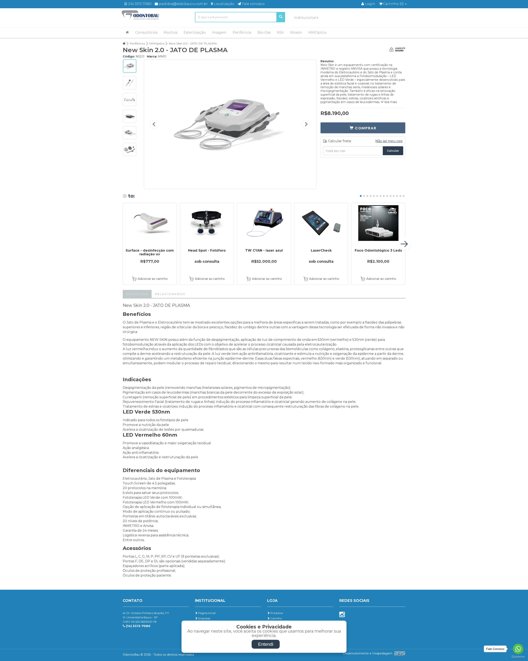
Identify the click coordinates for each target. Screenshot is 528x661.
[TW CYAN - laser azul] (264, 223)
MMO (162, 56)
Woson (296, 32)
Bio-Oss (264, 32)
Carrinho (276, 618)
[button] (363, 127)
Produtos (276, 613)
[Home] (124, 43)
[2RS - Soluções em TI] (399, 653)
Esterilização (195, 32)
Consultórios (146, 32)
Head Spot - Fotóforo (207, 250)
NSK (280, 32)
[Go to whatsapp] (518, 649)
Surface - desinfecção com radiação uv (150, 252)
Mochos (170, 32)
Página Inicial (207, 613)
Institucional (305, 18)
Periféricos (242, 32)
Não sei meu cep (389, 141)
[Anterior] (154, 124)
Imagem (219, 32)
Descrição (137, 294)
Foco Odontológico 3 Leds (378, 250)
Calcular (393, 150)
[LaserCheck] (321, 223)
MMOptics (317, 32)
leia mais (390, 102)
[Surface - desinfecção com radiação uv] (150, 223)
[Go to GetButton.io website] (518, 656)
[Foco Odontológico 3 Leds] (378, 223)
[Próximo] (306, 124)
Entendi (265, 644)
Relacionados (170, 294)
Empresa (204, 618)
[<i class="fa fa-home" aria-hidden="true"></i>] (127, 32)
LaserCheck (321, 250)
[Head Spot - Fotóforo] (207, 223)
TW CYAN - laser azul (264, 250)
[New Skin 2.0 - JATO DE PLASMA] (230, 124)
